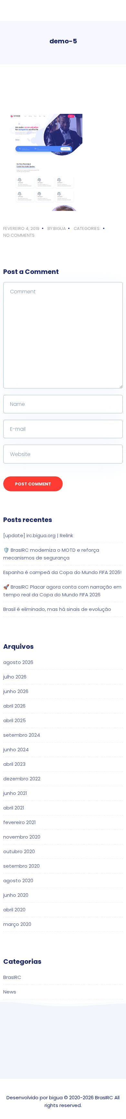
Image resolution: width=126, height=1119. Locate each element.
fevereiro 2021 (19, 822)
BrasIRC (12, 977)
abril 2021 (13, 807)
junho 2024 (16, 749)
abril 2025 (14, 720)
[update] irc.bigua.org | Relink (38, 535)
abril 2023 (14, 764)
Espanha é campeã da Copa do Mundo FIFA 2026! (62, 572)
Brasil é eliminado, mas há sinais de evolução (57, 609)
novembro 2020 (21, 836)
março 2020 (17, 924)
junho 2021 (15, 793)
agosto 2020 (18, 880)
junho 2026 (15, 691)
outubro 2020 (19, 851)
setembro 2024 (21, 735)
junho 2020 (15, 895)
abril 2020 (14, 909)
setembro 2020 (21, 866)
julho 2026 (14, 676)
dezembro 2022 (21, 778)
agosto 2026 (18, 662)
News (9, 991)
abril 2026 (14, 705)
